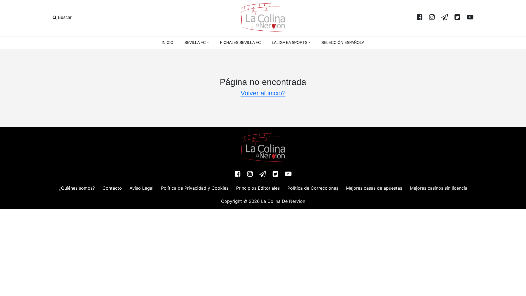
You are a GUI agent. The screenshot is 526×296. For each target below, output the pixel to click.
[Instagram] (432, 17)
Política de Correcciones (312, 188)
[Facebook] (419, 17)
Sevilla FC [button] (195, 42)
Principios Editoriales (258, 188)
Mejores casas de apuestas (374, 188)
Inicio (167, 42)
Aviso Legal (141, 188)
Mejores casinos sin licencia (438, 188)
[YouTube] (470, 17)
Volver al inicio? (263, 93)
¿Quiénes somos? (77, 188)
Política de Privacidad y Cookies (194, 188)
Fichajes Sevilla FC (240, 42)
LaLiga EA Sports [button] (289, 42)
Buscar (64, 17)
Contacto (112, 188)
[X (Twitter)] (457, 17)
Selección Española (342, 42)
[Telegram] (444, 17)
